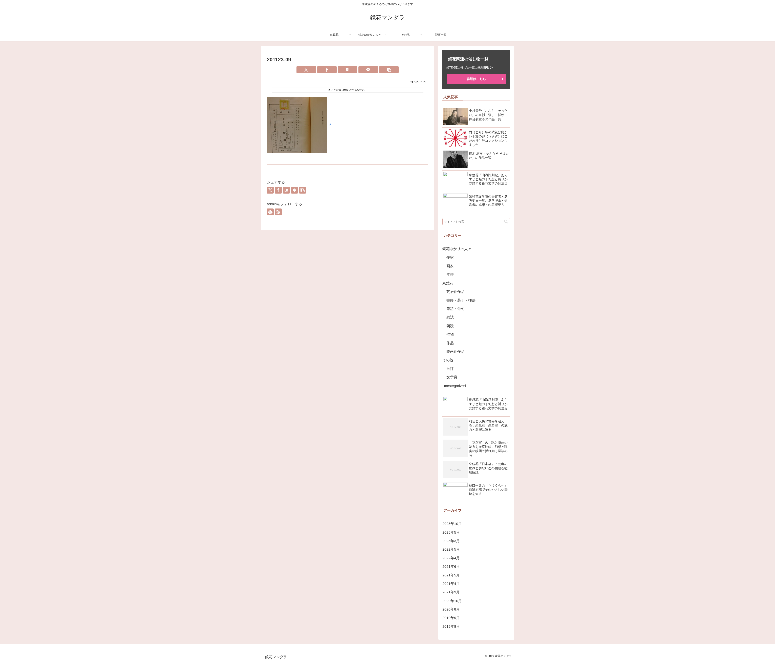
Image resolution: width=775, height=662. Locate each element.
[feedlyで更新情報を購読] (270, 211)
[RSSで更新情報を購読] (278, 211)
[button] (389, 69)
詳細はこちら (476, 79)
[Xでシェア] (306, 69)
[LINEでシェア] (368, 69)
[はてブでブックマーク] (347, 69)
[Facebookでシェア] (327, 69)
